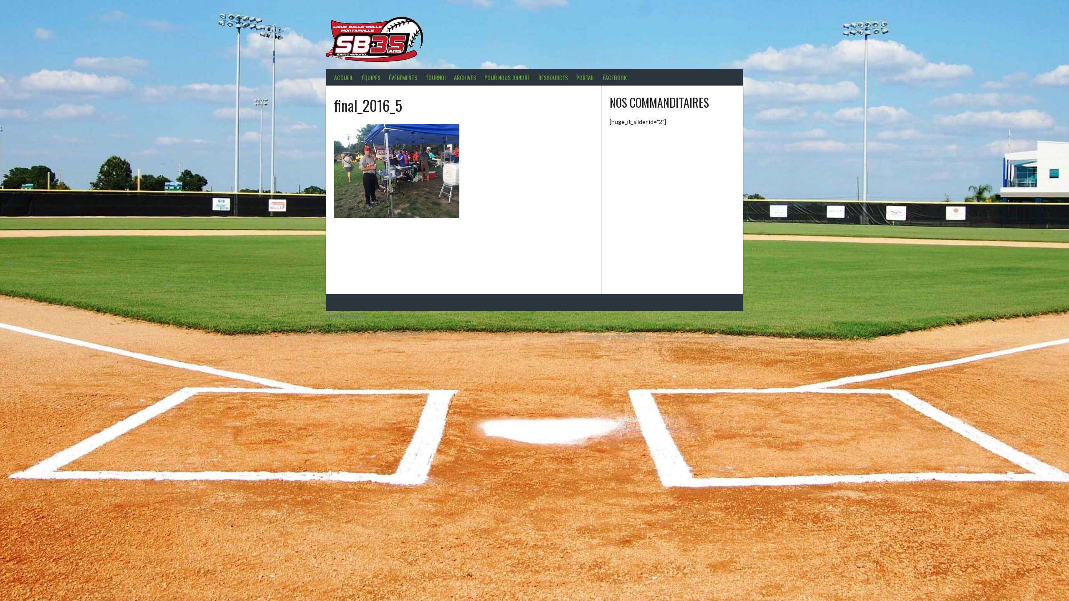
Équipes (371, 77)
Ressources (553, 77)
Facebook (615, 77)
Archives (465, 77)
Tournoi (436, 77)
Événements (403, 77)
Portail (585, 77)
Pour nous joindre (507, 77)
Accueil (343, 77)
